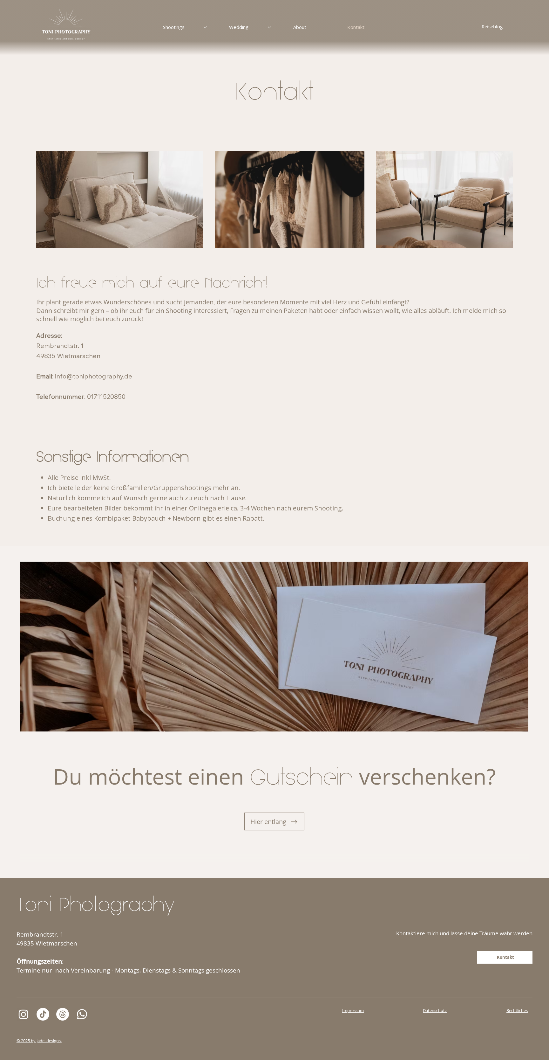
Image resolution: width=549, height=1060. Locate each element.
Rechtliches (517, 1010)
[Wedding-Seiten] (269, 27)
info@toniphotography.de (93, 376)
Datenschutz (435, 1010)
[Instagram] (23, 1014)
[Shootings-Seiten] (205, 27)
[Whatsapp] (82, 1014)
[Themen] (62, 1014)
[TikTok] (43, 1014)
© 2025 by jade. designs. (39, 1040)
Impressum (353, 1010)
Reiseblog (492, 26)
